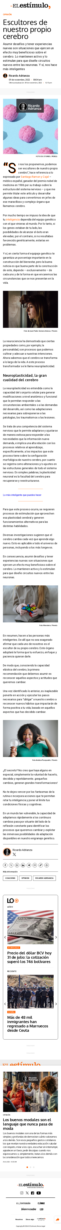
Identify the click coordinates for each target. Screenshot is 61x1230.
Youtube (39, 1193)
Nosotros (19, 1219)
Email (35, 865)
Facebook (5, 865)
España (11, 1012)
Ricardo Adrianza (19, 75)
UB (41, 1209)
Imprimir (46, 865)
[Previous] (5, 937)
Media (41, 1219)
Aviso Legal (41, 1226)
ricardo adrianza (44, 878)
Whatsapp (17, 865)
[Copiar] (40, 865)
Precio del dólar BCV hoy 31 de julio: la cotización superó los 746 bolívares (29, 957)
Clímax (41, 1203)
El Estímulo (30, 5)
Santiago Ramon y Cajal (35, 176)
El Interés (23, 1203)
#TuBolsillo (13, 948)
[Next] (56, 937)
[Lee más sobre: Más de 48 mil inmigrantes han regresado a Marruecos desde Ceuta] (30, 992)
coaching (10, 878)
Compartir (57, 1219)
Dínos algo (30, 1219)
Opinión (7, 14)
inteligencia (13, 219)
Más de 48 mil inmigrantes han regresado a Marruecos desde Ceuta (27, 1024)
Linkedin (23, 865)
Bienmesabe (28, 1209)
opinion (25, 878)
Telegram (29, 865)
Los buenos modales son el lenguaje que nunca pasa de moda (28, 1124)
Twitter (14, 854)
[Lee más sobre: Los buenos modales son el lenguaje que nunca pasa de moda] (30, 1092)
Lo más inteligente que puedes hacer (22, 495)
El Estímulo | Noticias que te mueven (30, 1185)
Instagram (21, 1193)
